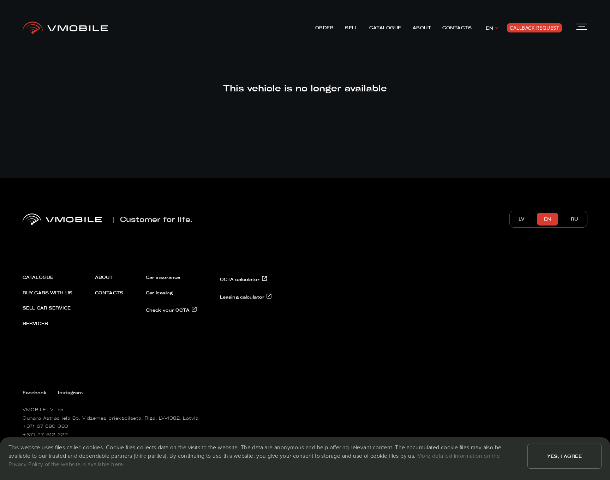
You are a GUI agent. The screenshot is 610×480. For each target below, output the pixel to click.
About (422, 27)
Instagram (70, 392)
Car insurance (163, 277)
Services (35, 323)
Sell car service (47, 308)
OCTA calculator (240, 279)
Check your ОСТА (168, 310)
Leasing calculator (243, 297)
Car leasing (159, 292)
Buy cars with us (47, 292)
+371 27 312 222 (45, 434)
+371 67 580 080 (45, 426)
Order (324, 27)
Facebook (35, 392)
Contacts (457, 27)
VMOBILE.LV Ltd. (44, 409)
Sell (351, 27)
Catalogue (385, 27)
